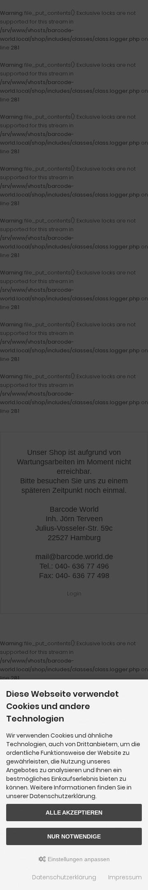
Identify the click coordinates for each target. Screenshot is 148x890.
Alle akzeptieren (74, 812)
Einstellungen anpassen (78, 859)
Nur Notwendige (74, 836)
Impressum (125, 877)
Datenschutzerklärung (64, 877)
